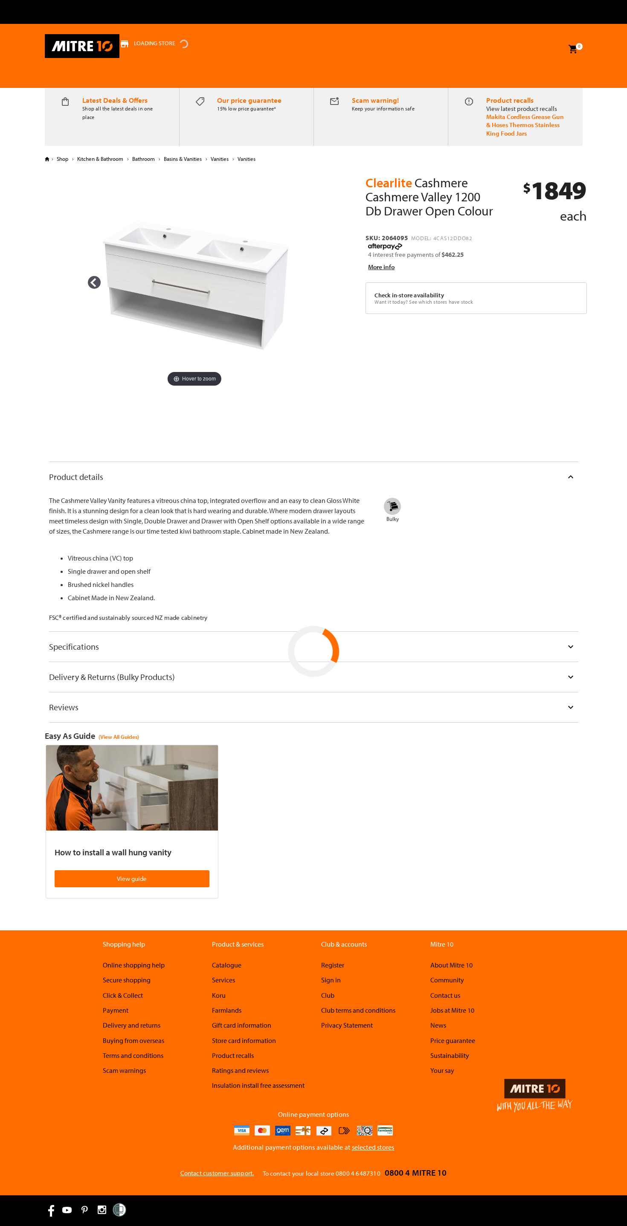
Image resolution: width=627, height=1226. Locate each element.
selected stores (373, 1147)
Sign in (331, 980)
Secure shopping (127, 980)
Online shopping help (134, 965)
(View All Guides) (119, 736)
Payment (115, 1010)
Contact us (445, 995)
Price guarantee (452, 1040)
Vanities (219, 158)
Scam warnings (124, 1070)
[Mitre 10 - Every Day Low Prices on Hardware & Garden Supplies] (82, 46)
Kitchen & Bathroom (100, 158)
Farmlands (226, 1010)
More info (381, 267)
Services (223, 980)
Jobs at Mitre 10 (452, 1010)
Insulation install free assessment (258, 1085)
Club (327, 995)
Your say (442, 1070)
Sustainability (449, 1055)
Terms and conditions (133, 1055)
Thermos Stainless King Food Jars (523, 129)
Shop (62, 158)
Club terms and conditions (358, 1010)
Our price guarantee (249, 100)
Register (332, 965)
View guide (132, 878)
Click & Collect (123, 995)
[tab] (313, 477)
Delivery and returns (131, 1025)
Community (447, 980)
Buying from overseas (133, 1040)
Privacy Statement (347, 1025)
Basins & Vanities (183, 158)
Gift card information (241, 1025)
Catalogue (226, 965)
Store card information (244, 1040)
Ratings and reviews (240, 1070)
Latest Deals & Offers (115, 100)
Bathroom (143, 158)
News (438, 1025)
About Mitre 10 (451, 965)
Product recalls (510, 100)
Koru (219, 995)
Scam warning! (375, 100)
